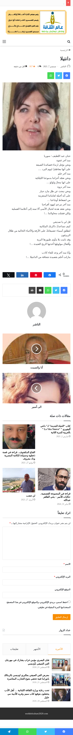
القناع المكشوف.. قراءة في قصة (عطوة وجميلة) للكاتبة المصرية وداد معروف (19, 455)
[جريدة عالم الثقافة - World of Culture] (36, 22)
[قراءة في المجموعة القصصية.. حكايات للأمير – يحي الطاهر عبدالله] (54, 479)
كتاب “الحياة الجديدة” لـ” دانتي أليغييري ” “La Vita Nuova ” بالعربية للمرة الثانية (55, 429)
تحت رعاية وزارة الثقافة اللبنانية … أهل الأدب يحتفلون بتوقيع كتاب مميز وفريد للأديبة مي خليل (26, 694)
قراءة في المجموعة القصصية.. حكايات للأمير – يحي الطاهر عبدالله (55, 496)
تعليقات (14, 649)
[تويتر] (56, 290)
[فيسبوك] (64, 290)
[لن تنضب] (19, 480)
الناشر (63, 66)
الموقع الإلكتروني (62, 589)
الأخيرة (59, 649)
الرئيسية (64, 50)
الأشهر (36, 649)
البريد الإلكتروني (62, 576)
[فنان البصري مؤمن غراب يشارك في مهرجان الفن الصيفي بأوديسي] (61, 664)
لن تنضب (30, 495)
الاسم (66, 564)
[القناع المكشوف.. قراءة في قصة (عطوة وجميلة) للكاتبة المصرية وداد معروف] (19, 436)
